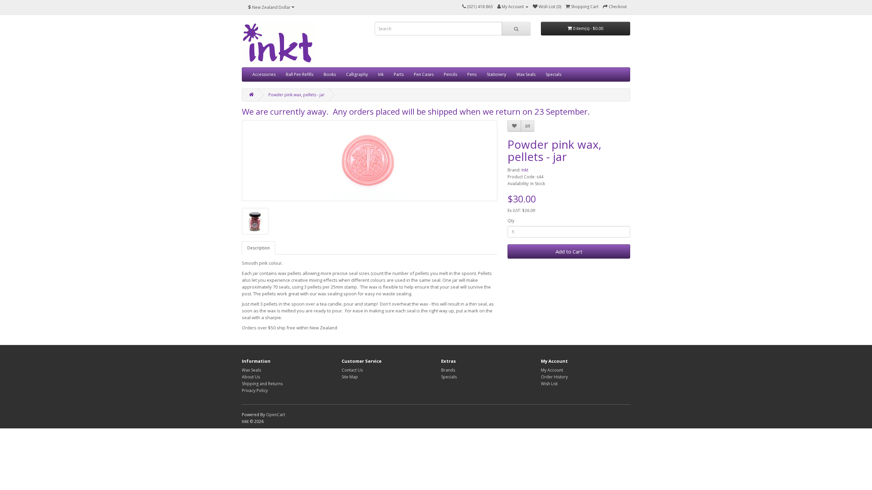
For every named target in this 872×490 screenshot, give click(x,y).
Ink (381, 74)
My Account (552, 370)
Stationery (496, 74)
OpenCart (275, 415)
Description (258, 248)
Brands (448, 370)
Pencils (450, 74)
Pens (472, 74)
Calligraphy (357, 74)
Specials (553, 74)
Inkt (524, 170)
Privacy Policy (255, 390)
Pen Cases (424, 74)
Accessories (264, 74)
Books (330, 74)
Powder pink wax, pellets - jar (296, 95)
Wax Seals (525, 74)
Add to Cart (569, 251)
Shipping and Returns (262, 384)
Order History (554, 377)
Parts (399, 74)
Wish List (549, 384)
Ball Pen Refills (299, 74)
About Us (251, 377)
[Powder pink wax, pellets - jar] (369, 160)
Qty (511, 221)
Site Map (350, 377)
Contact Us (352, 370)
